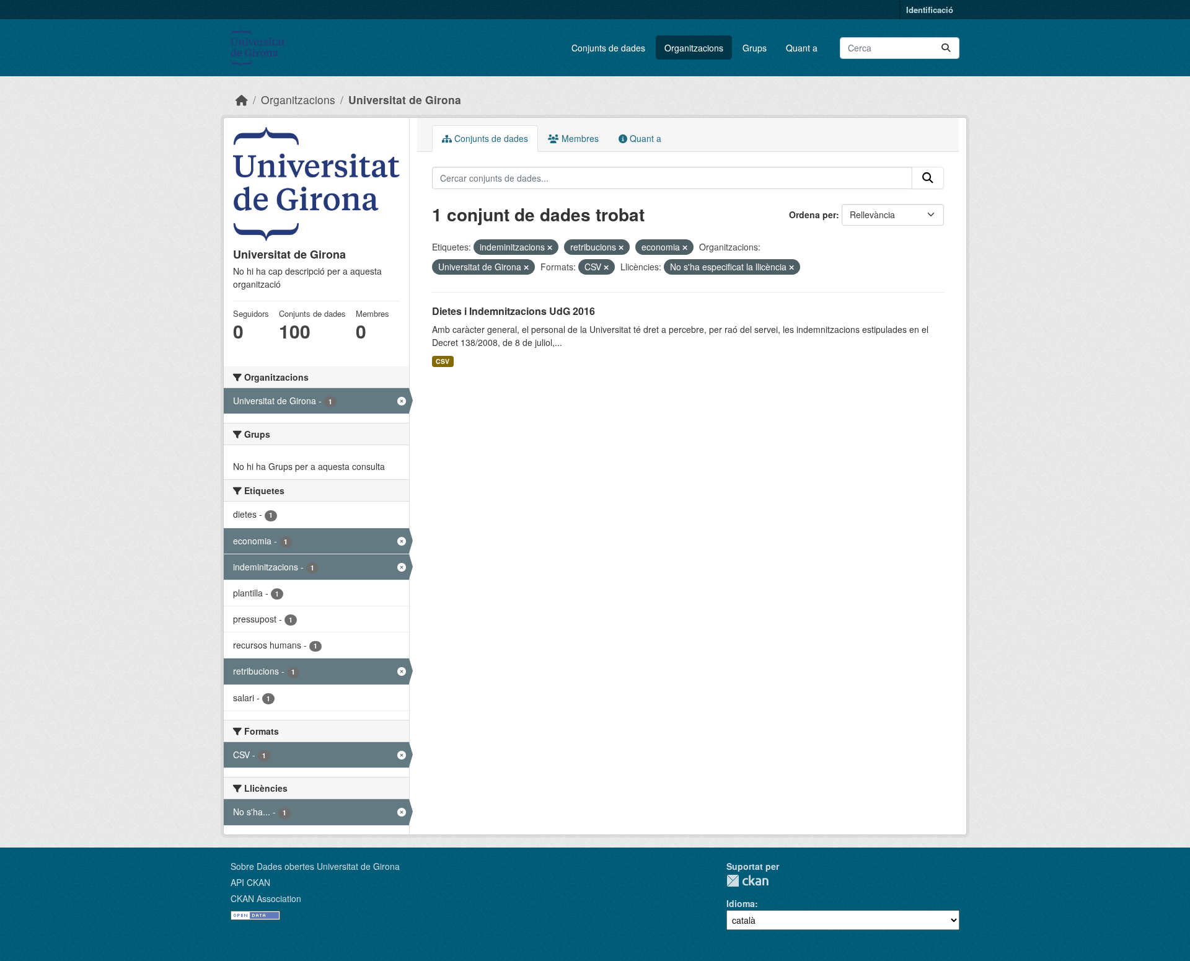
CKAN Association (266, 898)
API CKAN (250, 882)
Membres (579, 138)
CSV (442, 361)
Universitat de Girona (404, 99)
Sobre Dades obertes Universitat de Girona (315, 866)
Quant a (802, 48)
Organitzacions (693, 48)
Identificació (929, 10)
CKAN (747, 880)
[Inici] (242, 99)
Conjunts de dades (608, 48)
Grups (755, 48)
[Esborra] (549, 247)
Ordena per (812, 214)
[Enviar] (945, 48)
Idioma (740, 903)
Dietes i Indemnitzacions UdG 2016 (513, 311)
